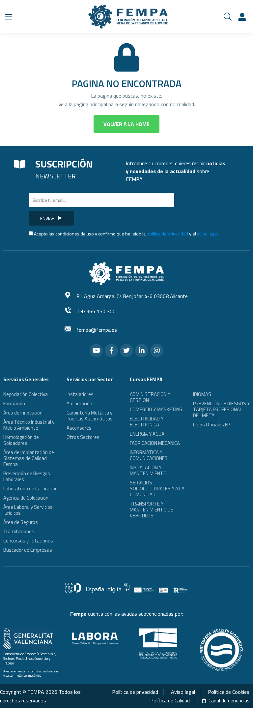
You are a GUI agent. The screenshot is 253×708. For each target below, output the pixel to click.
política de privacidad (167, 233)
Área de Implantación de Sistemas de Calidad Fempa (28, 458)
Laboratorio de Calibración (30, 488)
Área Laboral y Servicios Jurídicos (28, 510)
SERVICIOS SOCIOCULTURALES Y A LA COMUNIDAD (157, 488)
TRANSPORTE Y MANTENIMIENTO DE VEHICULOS (151, 509)
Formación (14, 403)
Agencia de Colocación (25, 498)
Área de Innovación (22, 412)
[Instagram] (156, 350)
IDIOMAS (202, 394)
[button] (126, 124)
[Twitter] (126, 350)
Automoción (79, 403)
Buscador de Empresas (27, 550)
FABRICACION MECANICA (155, 443)
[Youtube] (96, 350)
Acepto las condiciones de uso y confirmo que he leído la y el (126, 233)
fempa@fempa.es (96, 330)
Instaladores (80, 394)
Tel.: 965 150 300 (96, 311)
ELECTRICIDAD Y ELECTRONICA (146, 421)
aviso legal (207, 233)
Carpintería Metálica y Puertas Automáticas (90, 415)
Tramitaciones (18, 531)
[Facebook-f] (111, 350)
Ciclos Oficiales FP (211, 424)
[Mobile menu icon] (8, 16)
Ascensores (79, 428)
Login (243, 17)
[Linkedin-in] (141, 350)
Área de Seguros (20, 522)
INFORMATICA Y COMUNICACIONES (149, 455)
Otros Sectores (83, 437)
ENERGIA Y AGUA (147, 434)
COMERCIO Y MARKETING (156, 409)
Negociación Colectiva (25, 394)
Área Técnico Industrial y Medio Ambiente (28, 425)
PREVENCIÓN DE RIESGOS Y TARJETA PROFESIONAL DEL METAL (221, 409)
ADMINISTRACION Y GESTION (150, 397)
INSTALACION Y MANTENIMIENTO (148, 470)
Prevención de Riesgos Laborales (26, 476)
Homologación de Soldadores (21, 440)
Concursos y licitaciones (28, 540)
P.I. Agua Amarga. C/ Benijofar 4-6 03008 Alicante (132, 296)
